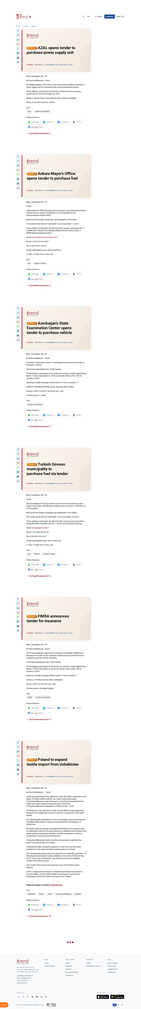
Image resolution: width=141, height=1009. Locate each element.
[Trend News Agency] (22, 961)
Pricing (88, 963)
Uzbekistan (31, 894)
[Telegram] (37, 997)
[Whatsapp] (19, 997)
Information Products (93, 966)
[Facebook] (23, 997)
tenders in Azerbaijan (42, 111)
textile (50, 894)
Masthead (68, 966)
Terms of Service (112, 963)
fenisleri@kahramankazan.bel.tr (45, 237)
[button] (18, 31)
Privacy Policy (111, 966)
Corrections (69, 975)
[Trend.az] (23, 16)
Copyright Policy (112, 969)
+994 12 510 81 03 (22, 980)
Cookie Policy (111, 972)
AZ (118, 1004)
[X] (28, 997)
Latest (46, 963)
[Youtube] (32, 997)
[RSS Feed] (46, 997)
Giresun (36, 554)
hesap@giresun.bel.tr (40, 528)
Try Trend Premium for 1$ (39, 133)
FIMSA (30, 697)
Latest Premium (49, 966)
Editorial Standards (71, 972)
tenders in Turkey (40, 263)
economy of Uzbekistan (63, 894)
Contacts (68, 969)
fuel (29, 263)
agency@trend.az (22, 983)
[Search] (83, 16)
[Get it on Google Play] (117, 997)
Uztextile (78, 894)
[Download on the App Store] (103, 997)
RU (122, 1004)
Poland (41, 894)
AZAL (29, 111)
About (67, 963)
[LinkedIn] (41, 997)
